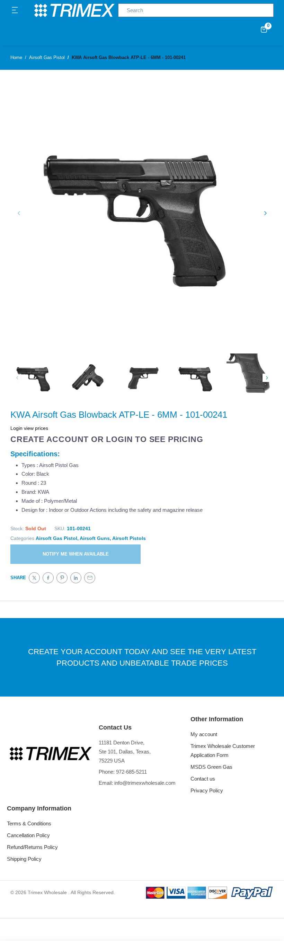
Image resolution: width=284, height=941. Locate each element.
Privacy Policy (206, 790)
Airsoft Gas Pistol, (57, 538)
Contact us (202, 779)
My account (203, 734)
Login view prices (29, 428)
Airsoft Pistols (129, 538)
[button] (15, 10)
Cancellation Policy (28, 835)
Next (267, 378)
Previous (17, 378)
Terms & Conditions (29, 823)
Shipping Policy (24, 859)
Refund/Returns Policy (32, 847)
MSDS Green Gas (211, 767)
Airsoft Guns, (95, 538)
